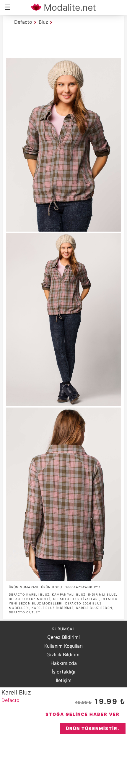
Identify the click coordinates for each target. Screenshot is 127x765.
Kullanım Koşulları (63, 646)
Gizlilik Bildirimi (63, 654)
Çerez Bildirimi (63, 637)
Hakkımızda (64, 663)
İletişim (63, 680)
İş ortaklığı (63, 672)
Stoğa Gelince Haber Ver (82, 714)
